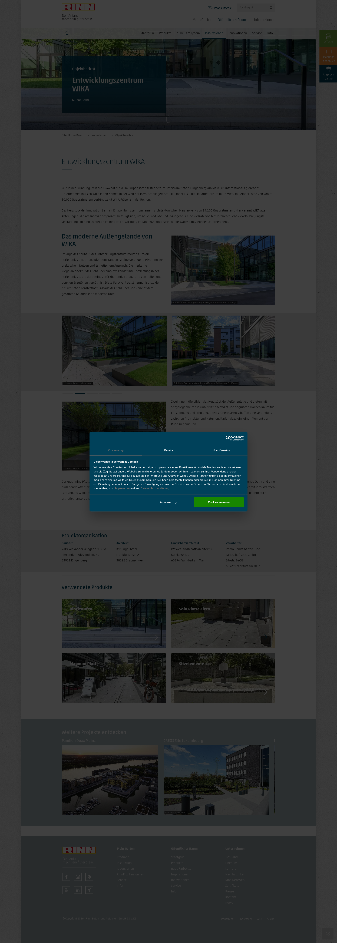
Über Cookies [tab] (221, 449)
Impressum (122, 488)
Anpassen (166, 502)
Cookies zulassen (219, 502)
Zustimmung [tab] (116, 449)
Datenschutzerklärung (154, 488)
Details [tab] (168, 449)
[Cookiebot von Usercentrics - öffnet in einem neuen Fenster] (228, 438)
